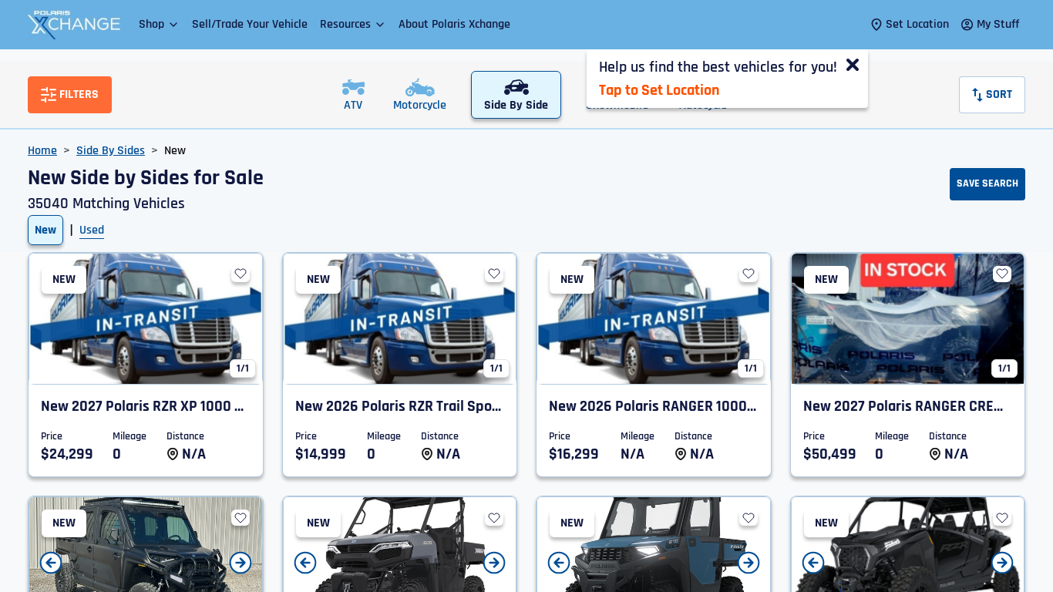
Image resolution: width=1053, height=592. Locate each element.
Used (91, 230)
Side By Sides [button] (110, 151)
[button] (159, 24)
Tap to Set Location (659, 90)
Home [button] (42, 151)
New (45, 230)
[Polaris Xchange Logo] (74, 24)
